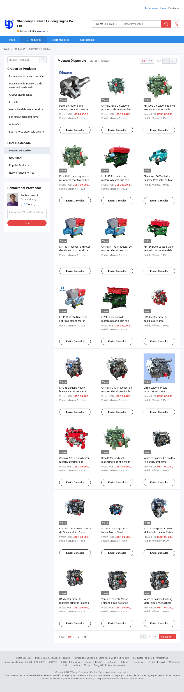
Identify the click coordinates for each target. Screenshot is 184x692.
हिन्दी (65, 665)
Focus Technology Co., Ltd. (85, 672)
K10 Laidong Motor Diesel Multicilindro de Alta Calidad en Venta (159, 532)
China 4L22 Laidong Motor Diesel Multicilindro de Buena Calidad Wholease (74, 461)
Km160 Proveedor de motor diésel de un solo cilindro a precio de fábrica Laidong (74, 250)
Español (87, 661)
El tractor (14, 102)
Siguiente (166, 636)
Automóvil (14, 124)
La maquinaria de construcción (26, 76)
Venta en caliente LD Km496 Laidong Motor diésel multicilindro (159, 461)
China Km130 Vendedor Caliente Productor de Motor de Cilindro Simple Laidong (159, 179)
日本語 (64, 661)
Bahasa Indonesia (116, 665)
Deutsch (99, 661)
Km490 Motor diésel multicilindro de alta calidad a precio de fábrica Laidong (116, 461)
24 (69, 636)
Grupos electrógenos (20, 94)
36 (77, 637)
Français (75, 661)
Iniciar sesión (151, 8)
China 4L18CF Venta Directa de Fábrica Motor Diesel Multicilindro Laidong (75, 532)
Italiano (124, 661)
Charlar (29, 204)
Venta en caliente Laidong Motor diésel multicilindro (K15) (158, 602)
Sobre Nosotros (60, 39)
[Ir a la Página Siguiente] (173, 60)
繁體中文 (53, 661)
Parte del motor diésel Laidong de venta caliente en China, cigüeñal (73, 109)
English (29, 661)
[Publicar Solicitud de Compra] (176, 24)
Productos (35, 39)
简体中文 (40, 661)
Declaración (41, 657)
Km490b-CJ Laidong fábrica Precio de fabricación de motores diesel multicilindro (159, 109)
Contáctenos (87, 39)
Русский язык (138, 661)
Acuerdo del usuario (60, 657)
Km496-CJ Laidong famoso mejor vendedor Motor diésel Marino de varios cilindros (75, 179)
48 (85, 637)
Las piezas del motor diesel (24, 116)
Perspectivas (161, 657)
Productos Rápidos (142, 657)
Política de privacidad (84, 657)
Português (112, 661)
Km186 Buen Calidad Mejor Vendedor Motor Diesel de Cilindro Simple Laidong (159, 250)
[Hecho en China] (27, 7)
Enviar (27, 223)
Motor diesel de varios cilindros (26, 109)
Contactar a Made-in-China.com (113, 657)
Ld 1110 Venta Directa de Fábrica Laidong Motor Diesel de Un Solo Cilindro (73, 320)
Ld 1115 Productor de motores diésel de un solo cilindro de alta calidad (115, 179)
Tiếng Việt (99, 665)
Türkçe (87, 665)
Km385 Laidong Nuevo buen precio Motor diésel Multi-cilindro (72, 391)
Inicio (12, 39)
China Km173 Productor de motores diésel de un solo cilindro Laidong (116, 250)
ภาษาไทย (75, 665)
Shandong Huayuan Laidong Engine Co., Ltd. (46, 23)
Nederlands (174, 661)
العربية (162, 661)
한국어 (152, 661)
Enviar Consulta (75, 130)
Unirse (163, 8)
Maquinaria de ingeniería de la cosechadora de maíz (25, 85)
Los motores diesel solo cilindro (26, 131)
